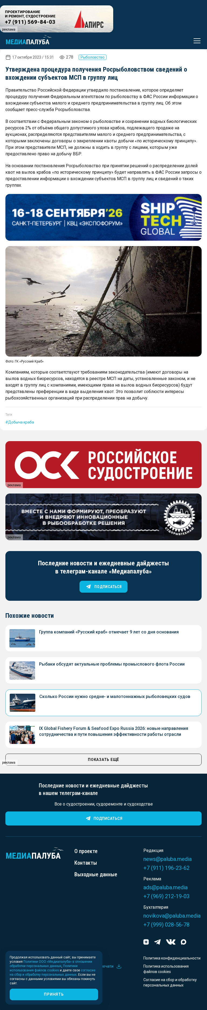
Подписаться (108, 818)
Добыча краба (21, 422)
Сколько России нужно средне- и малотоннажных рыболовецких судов (114, 696)
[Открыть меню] (195, 40)
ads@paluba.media (165, 887)
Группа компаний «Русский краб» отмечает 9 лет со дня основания (109, 632)
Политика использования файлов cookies (166, 969)
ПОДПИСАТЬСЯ (108, 587)
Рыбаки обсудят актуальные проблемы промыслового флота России (112, 664)
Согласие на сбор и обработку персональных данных (170, 982)
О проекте (86, 851)
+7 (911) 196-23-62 (166, 868)
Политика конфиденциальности (172, 958)
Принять (54, 994)
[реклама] (103, 217)
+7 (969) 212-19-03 (166, 896)
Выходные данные (95, 874)
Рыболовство (93, 57)
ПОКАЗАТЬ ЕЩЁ (103, 759)
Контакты (85, 863)
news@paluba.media (167, 859)
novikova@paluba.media (172, 915)
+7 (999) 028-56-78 (166, 924)
